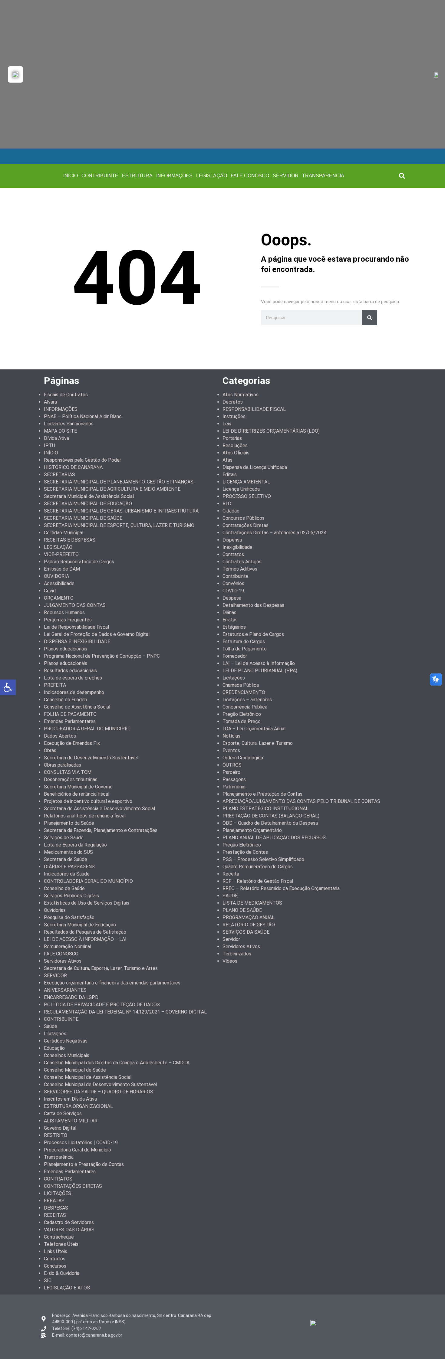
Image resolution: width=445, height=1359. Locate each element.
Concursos (55, 1266)
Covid (50, 591)
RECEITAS (55, 1215)
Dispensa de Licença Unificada (254, 467)
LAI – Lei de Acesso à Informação (258, 663)
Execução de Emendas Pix (72, 743)
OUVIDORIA (56, 576)
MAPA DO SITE (60, 431)
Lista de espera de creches (73, 678)
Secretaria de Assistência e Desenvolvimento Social (99, 808)
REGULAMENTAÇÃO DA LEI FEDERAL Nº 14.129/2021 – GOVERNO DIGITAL (125, 1012)
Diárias (229, 612)
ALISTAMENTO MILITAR (70, 1121)
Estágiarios (234, 627)
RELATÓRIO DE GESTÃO (248, 925)
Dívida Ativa (56, 438)
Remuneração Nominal (67, 946)
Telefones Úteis (61, 1244)
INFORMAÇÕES (174, 175)
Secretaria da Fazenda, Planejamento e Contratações (100, 830)
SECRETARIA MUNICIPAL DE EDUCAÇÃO (88, 503)
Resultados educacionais (70, 670)
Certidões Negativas (65, 1041)
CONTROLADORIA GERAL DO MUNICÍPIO (88, 881)
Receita (230, 874)
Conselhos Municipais (66, 1055)
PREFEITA (55, 685)
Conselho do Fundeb (65, 699)
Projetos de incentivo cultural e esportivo (88, 801)
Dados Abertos (60, 736)
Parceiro (231, 772)
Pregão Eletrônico (241, 714)
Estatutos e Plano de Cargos (253, 634)
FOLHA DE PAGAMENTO (70, 714)
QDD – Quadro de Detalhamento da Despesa (270, 823)
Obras (50, 750)
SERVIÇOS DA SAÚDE (245, 932)
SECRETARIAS (59, 474)
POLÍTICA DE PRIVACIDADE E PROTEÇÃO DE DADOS (102, 1004)
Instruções (234, 416)
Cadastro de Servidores (69, 1222)
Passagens (234, 779)
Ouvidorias (55, 910)
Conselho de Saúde (64, 888)
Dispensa (232, 540)
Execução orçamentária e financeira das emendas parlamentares (112, 983)
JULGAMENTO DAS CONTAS (75, 605)
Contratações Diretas (245, 525)
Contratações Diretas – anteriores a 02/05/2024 (274, 532)
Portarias (232, 438)
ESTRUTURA (137, 175)
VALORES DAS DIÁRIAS (69, 1230)
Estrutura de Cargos (243, 641)
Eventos (231, 750)
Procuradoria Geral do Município (77, 1150)
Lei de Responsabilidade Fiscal (76, 627)
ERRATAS (54, 1200)
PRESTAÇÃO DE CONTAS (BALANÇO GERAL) (270, 816)
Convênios (233, 583)
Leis (226, 424)
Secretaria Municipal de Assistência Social (89, 496)
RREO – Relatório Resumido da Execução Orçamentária (281, 888)
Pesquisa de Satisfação (69, 917)
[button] (402, 176)
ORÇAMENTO (59, 598)
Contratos (54, 1259)
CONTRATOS (58, 1179)
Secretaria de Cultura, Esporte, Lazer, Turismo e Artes (101, 968)
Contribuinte (235, 576)
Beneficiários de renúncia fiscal (76, 794)
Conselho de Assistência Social (77, 707)
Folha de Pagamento (244, 649)
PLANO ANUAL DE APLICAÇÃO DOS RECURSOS (274, 837)
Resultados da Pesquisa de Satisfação (85, 932)
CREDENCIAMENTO (243, 692)
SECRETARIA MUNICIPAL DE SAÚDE (83, 518)
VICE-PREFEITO (61, 554)
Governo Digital (60, 1128)
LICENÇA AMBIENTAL (246, 482)
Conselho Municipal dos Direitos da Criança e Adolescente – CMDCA (117, 1063)
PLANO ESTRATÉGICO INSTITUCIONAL (265, 808)
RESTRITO (55, 1135)
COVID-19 (233, 591)
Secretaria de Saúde (65, 859)
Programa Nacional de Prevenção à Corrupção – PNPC (102, 656)
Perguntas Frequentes (68, 620)
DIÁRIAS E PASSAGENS (69, 866)
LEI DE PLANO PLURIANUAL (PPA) (259, 670)
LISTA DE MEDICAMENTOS (252, 903)
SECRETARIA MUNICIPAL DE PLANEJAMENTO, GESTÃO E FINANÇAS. (119, 482)
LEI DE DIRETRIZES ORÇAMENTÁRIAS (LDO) (271, 431)
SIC (47, 1280)
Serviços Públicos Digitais (71, 896)
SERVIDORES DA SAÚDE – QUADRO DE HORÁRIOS (98, 1092)
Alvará (50, 402)
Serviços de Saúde (64, 837)
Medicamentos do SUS (68, 852)
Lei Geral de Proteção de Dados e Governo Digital (97, 634)
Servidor (231, 939)
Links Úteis (55, 1251)
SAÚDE (230, 896)
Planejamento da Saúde (69, 823)
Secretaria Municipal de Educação (80, 925)
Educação (54, 1048)
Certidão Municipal (63, 532)
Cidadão (230, 511)
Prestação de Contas (245, 852)
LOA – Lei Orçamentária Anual (253, 729)
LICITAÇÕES (57, 1193)
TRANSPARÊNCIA (323, 175)
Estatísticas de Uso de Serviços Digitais (86, 903)
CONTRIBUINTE (99, 175)
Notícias (231, 736)
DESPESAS (56, 1208)
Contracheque (59, 1237)
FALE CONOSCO (250, 175)
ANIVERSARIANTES (65, 990)
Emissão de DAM (62, 569)
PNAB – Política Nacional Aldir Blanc (83, 416)
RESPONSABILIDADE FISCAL (254, 409)
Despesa (231, 598)
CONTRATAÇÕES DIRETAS (73, 1186)
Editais (229, 474)
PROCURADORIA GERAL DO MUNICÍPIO (87, 729)
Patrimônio (234, 787)
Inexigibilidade (237, 547)
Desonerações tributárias (70, 779)
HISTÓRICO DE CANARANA (73, 467)
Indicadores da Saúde (67, 874)
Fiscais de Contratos (66, 395)
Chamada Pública (240, 685)
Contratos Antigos (242, 562)
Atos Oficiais (235, 453)
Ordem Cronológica (242, 758)
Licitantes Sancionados (69, 424)
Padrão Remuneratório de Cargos (79, 562)
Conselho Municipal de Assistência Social (87, 1077)
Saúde (50, 1026)
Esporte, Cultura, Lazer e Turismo (257, 743)
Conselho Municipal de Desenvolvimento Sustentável (100, 1084)
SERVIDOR (285, 175)
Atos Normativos (240, 395)
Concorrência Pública (244, 707)
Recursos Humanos (64, 612)
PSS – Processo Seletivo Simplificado (263, 859)
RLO (226, 503)
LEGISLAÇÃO (211, 175)
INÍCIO (70, 175)
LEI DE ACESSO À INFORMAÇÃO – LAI (85, 939)
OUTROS (232, 765)
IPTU (49, 445)
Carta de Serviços (63, 1113)
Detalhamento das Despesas (253, 605)
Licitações (55, 1033)
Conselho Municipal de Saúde (75, 1070)
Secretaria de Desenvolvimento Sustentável (91, 758)
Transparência (59, 1157)
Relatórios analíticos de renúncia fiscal (85, 816)
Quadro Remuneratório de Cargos (257, 866)
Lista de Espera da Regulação (75, 845)
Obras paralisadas (62, 765)
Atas (227, 460)
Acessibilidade (59, 583)
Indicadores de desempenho (74, 692)
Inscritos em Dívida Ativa (70, 1099)
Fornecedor (234, 656)
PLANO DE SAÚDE (242, 910)
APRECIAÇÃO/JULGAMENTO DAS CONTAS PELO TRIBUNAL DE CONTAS (301, 801)
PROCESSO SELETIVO (246, 496)
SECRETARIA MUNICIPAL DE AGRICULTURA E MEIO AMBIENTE (112, 489)
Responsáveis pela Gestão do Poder (82, 460)
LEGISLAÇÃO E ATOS (67, 1288)
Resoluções (235, 445)
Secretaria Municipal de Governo (78, 787)
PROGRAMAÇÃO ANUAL (248, 917)
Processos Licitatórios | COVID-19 (81, 1142)
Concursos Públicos (243, 518)
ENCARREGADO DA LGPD (71, 997)
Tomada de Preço (241, 721)
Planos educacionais (65, 649)
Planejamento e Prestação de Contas (84, 1164)
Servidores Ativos (62, 961)
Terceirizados (236, 954)
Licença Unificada (241, 489)
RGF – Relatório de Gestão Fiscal (257, 881)
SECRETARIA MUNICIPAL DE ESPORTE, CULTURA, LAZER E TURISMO (119, 525)
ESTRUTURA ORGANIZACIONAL (78, 1106)
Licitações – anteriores (247, 699)
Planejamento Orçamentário (252, 830)
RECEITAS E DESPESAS (69, 540)
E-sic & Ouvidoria (61, 1273)
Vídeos (229, 961)
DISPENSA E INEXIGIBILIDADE (77, 641)
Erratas (230, 620)
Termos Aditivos (239, 569)
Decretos (232, 402)
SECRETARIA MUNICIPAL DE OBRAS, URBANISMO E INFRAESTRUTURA (121, 511)
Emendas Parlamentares (70, 721)
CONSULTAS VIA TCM (67, 772)
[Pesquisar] (369, 317)
